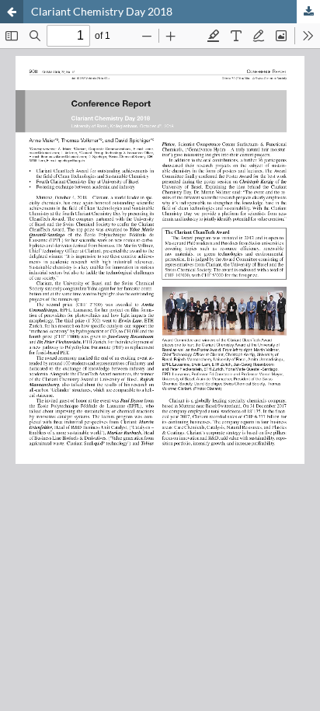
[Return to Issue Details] (11, 11)
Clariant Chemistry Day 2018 (101, 11)
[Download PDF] (308, 11)
